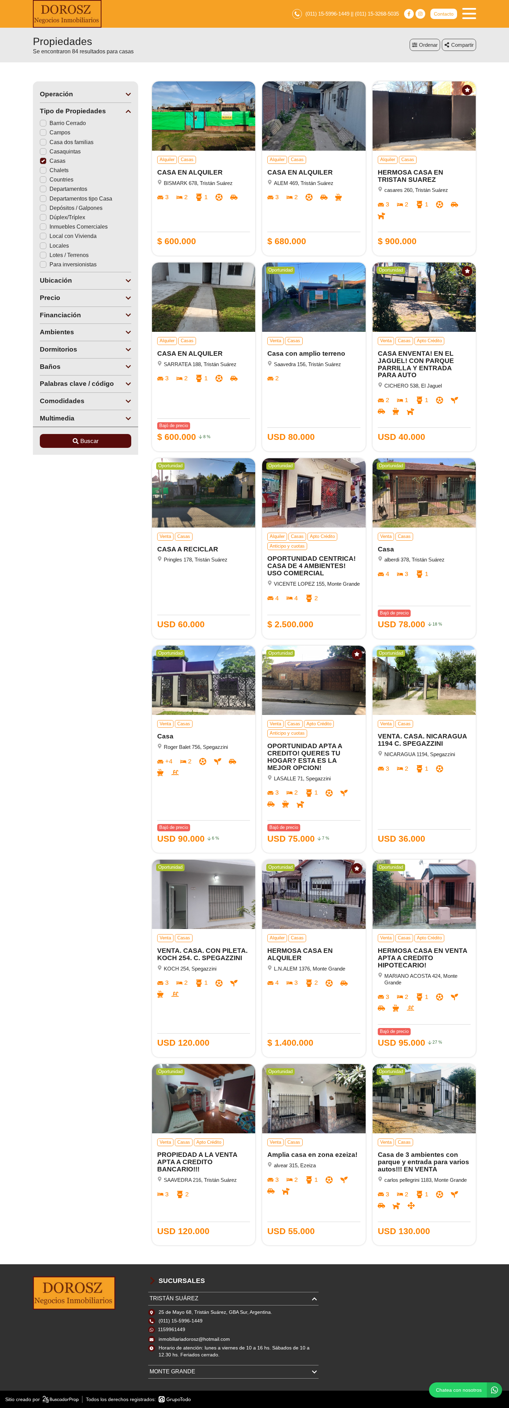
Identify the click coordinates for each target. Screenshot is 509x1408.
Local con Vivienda (73, 236)
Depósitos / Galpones (76, 208)
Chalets (59, 170)
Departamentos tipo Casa (81, 199)
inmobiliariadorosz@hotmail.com (194, 1339)
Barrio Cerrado (68, 123)
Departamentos (68, 189)
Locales (59, 246)
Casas (57, 161)
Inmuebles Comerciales (79, 227)
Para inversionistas (73, 264)
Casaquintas (65, 151)
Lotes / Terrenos (69, 255)
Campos (60, 132)
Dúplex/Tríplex (67, 217)
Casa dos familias (71, 142)
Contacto (444, 14)
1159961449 (171, 1329)
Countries (61, 180)
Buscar (89, 441)
